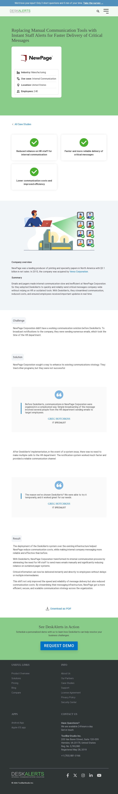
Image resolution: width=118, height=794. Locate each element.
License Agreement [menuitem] (71, 692)
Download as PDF (60, 608)
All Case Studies (23, 124)
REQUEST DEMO (59, 645)
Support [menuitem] (65, 687)
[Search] (98, 11)
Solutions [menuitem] (16, 678)
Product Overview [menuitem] (20, 673)
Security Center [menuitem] (69, 702)
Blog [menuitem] (14, 687)
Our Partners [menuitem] (67, 678)
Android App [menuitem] (18, 722)
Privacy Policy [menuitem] (68, 697)
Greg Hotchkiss (59, 418)
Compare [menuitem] (16, 692)
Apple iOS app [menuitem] (19, 727)
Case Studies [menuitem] (67, 683)
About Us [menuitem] (65, 673)
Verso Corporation (79, 271)
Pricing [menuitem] (15, 683)
